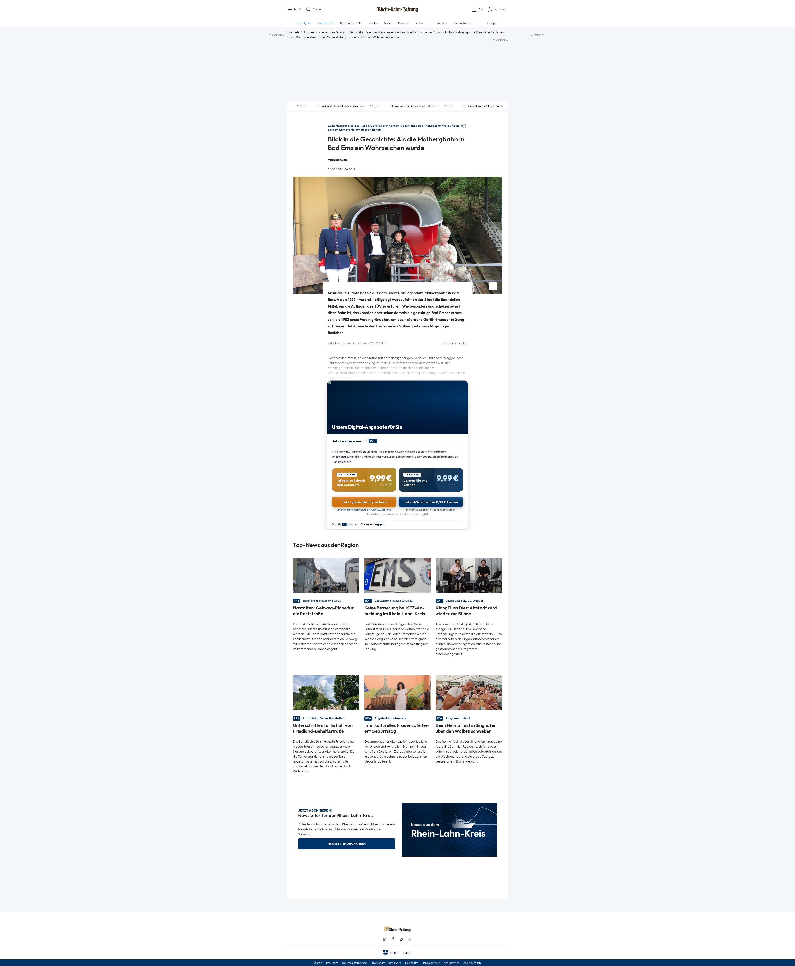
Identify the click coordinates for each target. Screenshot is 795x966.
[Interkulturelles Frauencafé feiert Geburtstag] (397, 692)
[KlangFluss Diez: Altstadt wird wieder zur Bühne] (469, 575)
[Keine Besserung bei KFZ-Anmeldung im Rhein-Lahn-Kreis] (397, 575)
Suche (317, 9)
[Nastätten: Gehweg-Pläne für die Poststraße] (326, 575)
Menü (297, 9)
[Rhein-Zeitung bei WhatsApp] (385, 939)
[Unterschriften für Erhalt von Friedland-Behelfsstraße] (326, 692)
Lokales (309, 32)
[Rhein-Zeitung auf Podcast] (409, 939)
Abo (481, 9)
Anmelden (501, 9)
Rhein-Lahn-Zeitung (332, 32)
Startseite (293, 32)
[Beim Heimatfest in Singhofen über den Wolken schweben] (469, 692)
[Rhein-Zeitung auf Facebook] (393, 939)
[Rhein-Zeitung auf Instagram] (401, 939)
